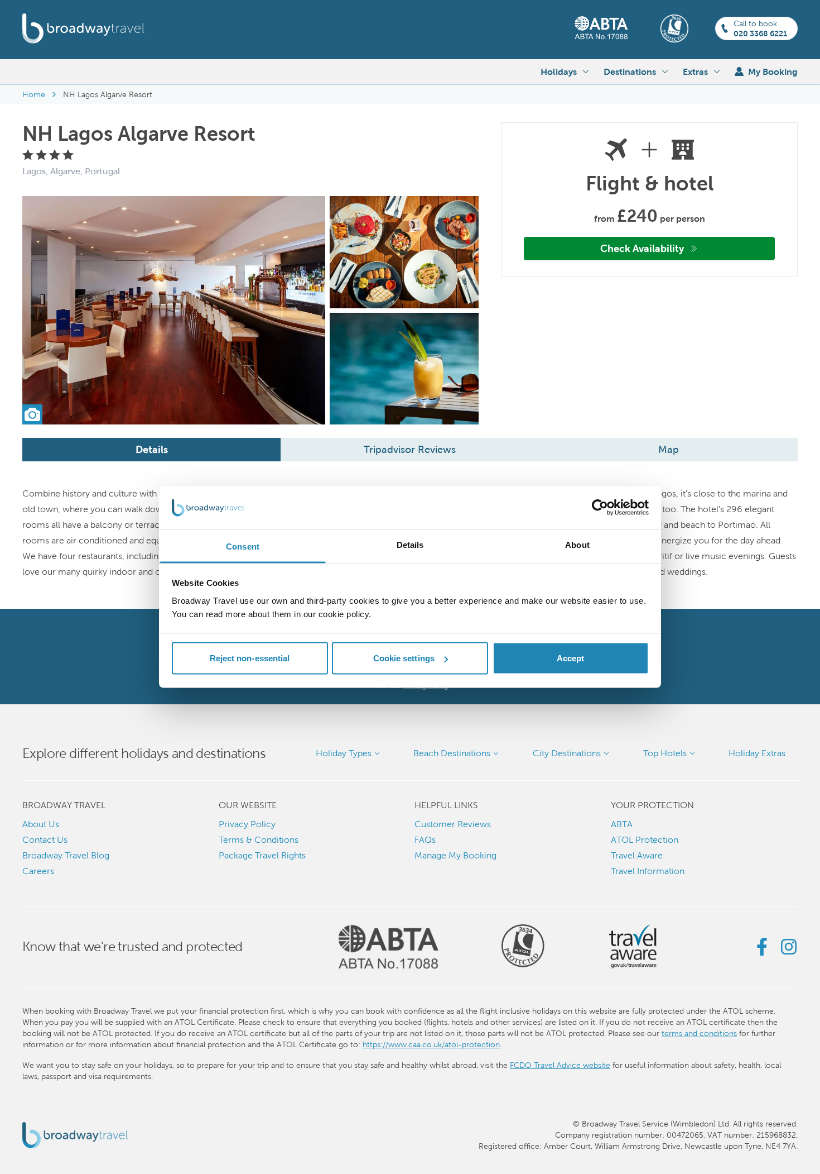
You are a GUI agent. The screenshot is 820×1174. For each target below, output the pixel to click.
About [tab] (577, 544)
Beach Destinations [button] (451, 753)
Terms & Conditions (258, 839)
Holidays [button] (559, 71)
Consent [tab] (242, 546)
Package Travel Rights (262, 855)
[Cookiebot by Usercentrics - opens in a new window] (600, 507)
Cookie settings (404, 658)
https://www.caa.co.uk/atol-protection (431, 1044)
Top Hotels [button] (665, 753)
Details (152, 449)
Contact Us (44, 839)
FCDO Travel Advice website (560, 1065)
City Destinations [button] (567, 753)
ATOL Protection (644, 839)
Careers (38, 871)
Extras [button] (695, 71)
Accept (571, 658)
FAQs (425, 839)
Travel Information (647, 871)
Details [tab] (410, 544)
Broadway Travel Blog (65, 855)
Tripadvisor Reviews (410, 449)
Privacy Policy (247, 824)
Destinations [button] (630, 71)
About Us (40, 824)
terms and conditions (699, 1033)
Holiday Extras (757, 753)
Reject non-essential (250, 658)
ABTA (622, 824)
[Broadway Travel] (83, 28)
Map (668, 449)
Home (33, 94)
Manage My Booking (455, 855)
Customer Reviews (452, 824)
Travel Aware (637, 855)
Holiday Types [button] (344, 753)
